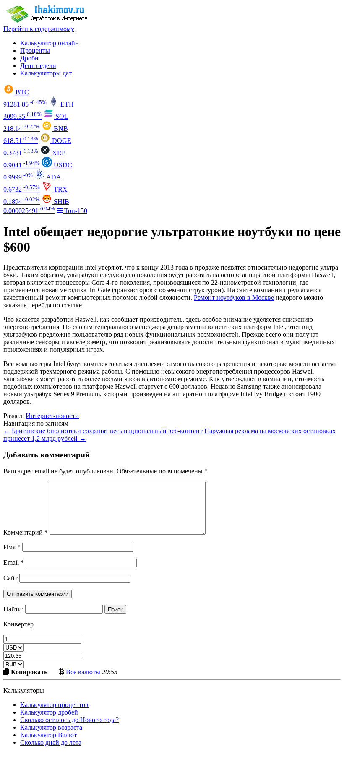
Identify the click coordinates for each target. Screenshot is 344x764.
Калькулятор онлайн (49, 43)
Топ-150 (75, 210)
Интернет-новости (52, 415)
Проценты (35, 50)
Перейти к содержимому (38, 28)
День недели (38, 65)
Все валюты (83, 671)
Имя (12, 547)
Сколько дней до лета (50, 742)
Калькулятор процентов (54, 704)
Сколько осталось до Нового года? (69, 719)
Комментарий (25, 532)
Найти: (13, 609)
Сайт (10, 578)
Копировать (28, 671)
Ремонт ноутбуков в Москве (234, 297)
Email (13, 562)
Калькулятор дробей (49, 712)
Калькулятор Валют (48, 734)
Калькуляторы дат (46, 73)
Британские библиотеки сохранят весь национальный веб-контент (103, 430)
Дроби (29, 58)
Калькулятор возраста (51, 727)
